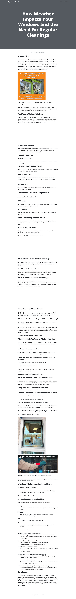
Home (60, 1)
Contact (66, 1)
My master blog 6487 (14, 2)
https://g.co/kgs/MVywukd (25, 282)
